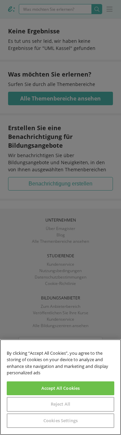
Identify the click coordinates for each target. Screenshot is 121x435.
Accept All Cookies (60, 388)
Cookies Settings (60, 420)
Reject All (60, 404)
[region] (60, 387)
